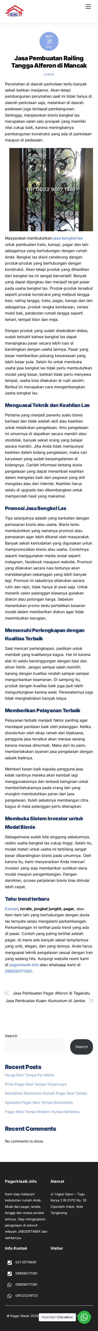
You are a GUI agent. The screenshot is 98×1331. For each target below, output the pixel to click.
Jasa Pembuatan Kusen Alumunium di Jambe (45, 1000)
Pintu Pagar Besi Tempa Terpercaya (36, 1084)
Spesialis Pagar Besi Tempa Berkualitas (39, 1102)
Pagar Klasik (19, 1316)
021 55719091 (25, 1262)
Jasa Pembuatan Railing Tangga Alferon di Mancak (49, 61)
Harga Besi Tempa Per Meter (29, 1075)
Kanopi (11, 908)
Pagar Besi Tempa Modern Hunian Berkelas (42, 1111)
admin (49, 74)
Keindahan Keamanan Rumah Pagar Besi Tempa (46, 1093)
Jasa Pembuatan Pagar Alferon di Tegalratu (51, 993)
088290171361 (18, 971)
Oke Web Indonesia (76, 1316)
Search (11, 1036)
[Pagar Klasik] (14, 14)
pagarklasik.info (24, 964)
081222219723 (26, 1295)
